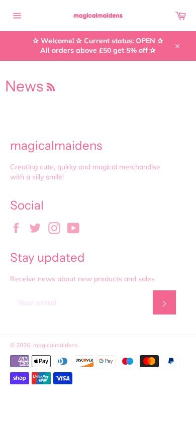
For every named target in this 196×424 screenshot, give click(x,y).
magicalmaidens (55, 345)
